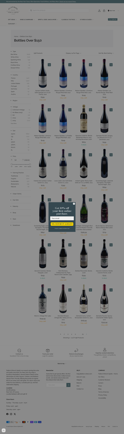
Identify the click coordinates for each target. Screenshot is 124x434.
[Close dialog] (74, 204)
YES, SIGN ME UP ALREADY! (62, 224)
